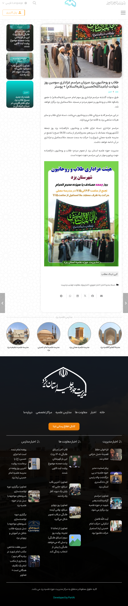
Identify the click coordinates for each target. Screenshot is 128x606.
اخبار (103, 285)
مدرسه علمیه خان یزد (18, 347)
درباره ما (27, 412)
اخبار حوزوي (95, 285)
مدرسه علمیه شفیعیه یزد (49, 347)
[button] (15, 2)
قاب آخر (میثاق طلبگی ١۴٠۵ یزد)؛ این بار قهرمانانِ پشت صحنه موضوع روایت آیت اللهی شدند (20, 39)
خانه (102, 412)
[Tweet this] (85, 296)
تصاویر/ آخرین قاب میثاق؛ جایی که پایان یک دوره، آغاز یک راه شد (20, 70)
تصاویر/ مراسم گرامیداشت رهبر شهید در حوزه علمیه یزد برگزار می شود (98, 502)
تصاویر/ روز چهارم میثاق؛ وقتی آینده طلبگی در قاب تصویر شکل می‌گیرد (57, 512)
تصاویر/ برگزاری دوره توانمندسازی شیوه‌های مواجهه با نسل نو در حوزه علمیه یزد (16, 496)
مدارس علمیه (64, 412)
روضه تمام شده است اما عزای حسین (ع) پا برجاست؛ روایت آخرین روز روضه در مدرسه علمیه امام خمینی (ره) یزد (17, 463)
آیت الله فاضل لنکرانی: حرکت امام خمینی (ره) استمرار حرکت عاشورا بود (98, 526)
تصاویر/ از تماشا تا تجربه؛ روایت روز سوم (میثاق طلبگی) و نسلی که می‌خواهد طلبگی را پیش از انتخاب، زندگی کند (57, 540)
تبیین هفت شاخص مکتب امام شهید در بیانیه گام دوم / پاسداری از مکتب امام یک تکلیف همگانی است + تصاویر (16, 561)
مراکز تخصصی (44, 412)
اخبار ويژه (85, 285)
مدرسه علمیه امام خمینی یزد (79, 348)
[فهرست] (123, 12)
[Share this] (92, 296)
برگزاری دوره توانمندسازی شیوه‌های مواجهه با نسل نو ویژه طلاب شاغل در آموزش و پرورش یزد (16, 526)
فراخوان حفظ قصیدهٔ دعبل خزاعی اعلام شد (98, 454)
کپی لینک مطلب (110, 274)
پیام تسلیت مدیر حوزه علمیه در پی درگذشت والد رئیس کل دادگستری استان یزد (98, 477)
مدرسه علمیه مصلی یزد (110, 347)
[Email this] (100, 296)
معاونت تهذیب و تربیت (70, 285)
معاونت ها (81, 412)
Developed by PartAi (64, 597)
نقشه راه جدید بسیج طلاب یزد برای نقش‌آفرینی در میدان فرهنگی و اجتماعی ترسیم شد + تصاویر (20, 104)
